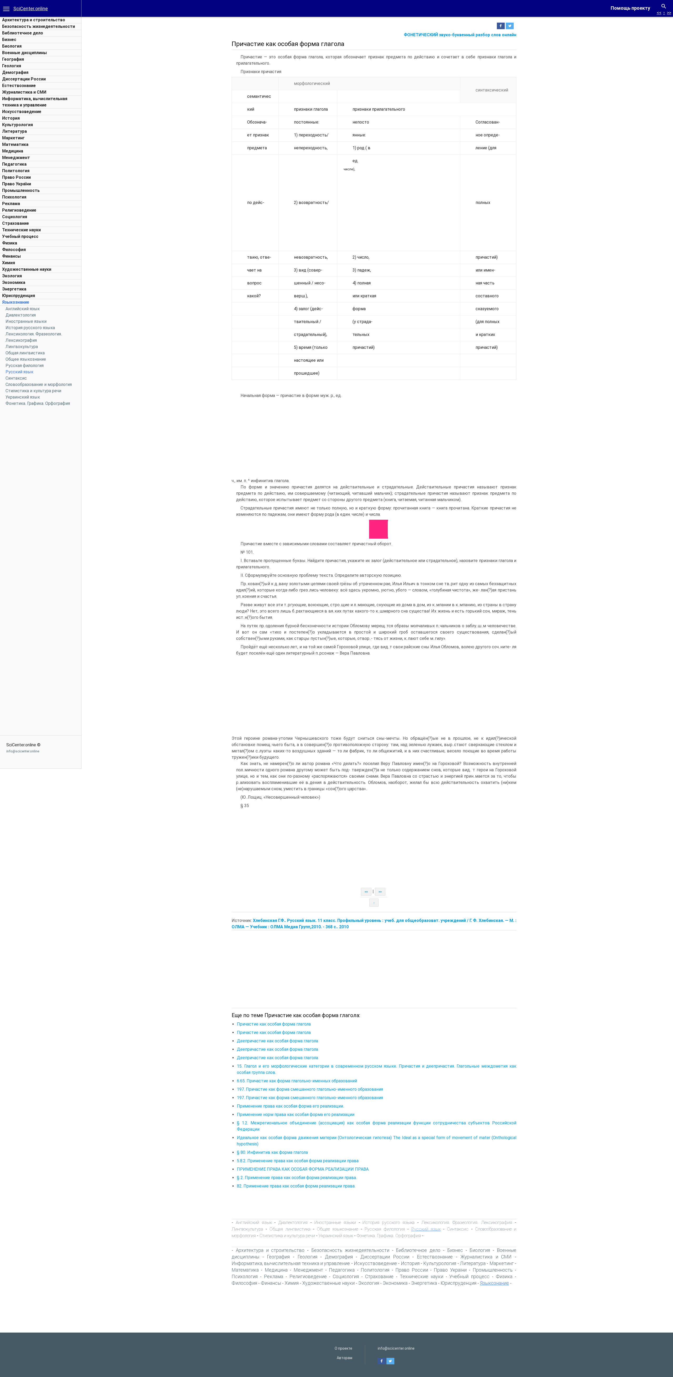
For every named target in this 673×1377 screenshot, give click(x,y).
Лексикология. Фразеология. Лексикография (466, 1222)
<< (659, 12)
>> (669, 12)
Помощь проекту (630, 8)
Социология (14, 216)
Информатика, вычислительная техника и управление (291, 1263)
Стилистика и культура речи (33, 390)
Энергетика (14, 289)
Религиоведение (19, 210)
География (13, 59)
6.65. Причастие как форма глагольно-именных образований (297, 1080)
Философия (14, 249)
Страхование (15, 223)
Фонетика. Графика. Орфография (38, 403)
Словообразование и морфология (39, 384)
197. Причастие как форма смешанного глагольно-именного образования (310, 1089)
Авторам (344, 1358)
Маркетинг (13, 137)
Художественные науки (26, 269)
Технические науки (21, 229)
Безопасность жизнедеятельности (38, 26)
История (11, 118)
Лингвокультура (22, 346)
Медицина (12, 151)
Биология (12, 46)
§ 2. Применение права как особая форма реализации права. (297, 1177)
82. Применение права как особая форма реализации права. (296, 1186)
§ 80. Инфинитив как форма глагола (272, 1152)
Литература (14, 131)
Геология (11, 65)
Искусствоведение (21, 111)
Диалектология (21, 315)
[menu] (6, 8)
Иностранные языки (26, 321)
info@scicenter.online (22, 751)
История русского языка (30, 327)
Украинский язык (23, 397)
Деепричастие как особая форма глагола (277, 1040)
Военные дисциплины (24, 52)
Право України (16, 183)
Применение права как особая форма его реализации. (290, 1106)
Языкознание (15, 302)
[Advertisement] (40, 488)
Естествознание (19, 85)
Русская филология (25, 365)
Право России (16, 177)
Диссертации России (24, 78)
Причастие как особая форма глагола (274, 1024)
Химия (8, 262)
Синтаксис (16, 378)
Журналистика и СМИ (24, 92)
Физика (9, 243)
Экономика (13, 282)
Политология (15, 170)
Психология (14, 197)
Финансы (11, 256)
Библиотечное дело (22, 32)
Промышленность (21, 190)
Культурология (17, 124)
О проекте (343, 1348)
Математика (15, 144)
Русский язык (19, 371)
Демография (15, 72)
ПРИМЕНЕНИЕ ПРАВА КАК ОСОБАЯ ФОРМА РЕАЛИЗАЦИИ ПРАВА (303, 1169)
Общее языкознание (26, 359)
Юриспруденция (18, 295)
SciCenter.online (30, 8)
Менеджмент (16, 157)
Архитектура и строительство (33, 19)
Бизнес (9, 39)
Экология (12, 275)
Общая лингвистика (25, 352)
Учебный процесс (20, 236)
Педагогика (14, 164)
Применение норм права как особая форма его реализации (295, 1114)
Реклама (11, 203)
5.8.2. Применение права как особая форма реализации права (298, 1160)
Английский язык (23, 308)
